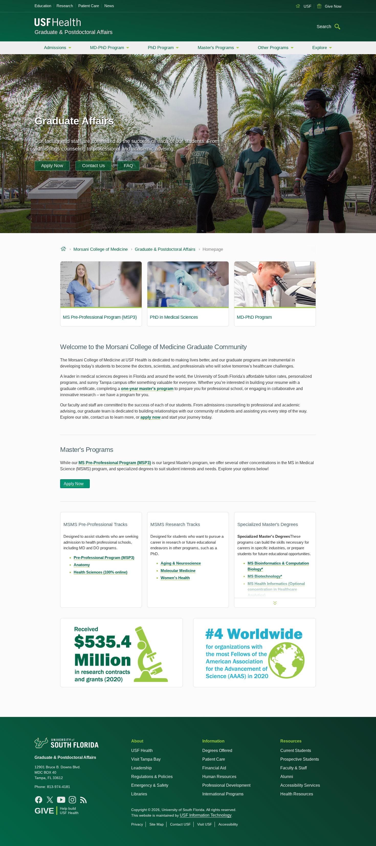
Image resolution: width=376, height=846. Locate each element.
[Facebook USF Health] (39, 800)
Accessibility (228, 824)
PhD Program (161, 47)
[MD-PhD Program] (275, 294)
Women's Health (175, 578)
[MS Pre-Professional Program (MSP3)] (101, 294)
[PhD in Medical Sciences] (188, 294)
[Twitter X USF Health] (50, 800)
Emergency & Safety (149, 785)
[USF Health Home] (58, 22)
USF (307, 6)
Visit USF (204, 824)
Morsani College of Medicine (100, 249)
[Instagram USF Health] (72, 800)
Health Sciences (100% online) (100, 572)
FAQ (128, 165)
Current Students (295, 750)
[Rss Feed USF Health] (84, 800)
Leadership (141, 768)
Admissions (55, 47)
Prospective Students (299, 759)
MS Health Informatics (268, 583)
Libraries (139, 794)
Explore (319, 47)
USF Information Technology (205, 815)
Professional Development (226, 785)
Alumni (286, 776)
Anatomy (82, 565)
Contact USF (180, 824)
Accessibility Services (300, 785)
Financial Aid (214, 768)
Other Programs (273, 47)
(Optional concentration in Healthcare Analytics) (276, 589)
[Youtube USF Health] (61, 800)
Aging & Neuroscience (181, 563)
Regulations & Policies (152, 776)
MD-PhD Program (107, 47)
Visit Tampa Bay (146, 759)
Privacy (137, 824)
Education (43, 6)
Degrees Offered (217, 750)
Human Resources (219, 776)
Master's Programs (216, 47)
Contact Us (93, 165)
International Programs (223, 794)
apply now (150, 417)
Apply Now (52, 165)
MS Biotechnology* (265, 576)
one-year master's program (147, 388)
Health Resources (296, 794)
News (109, 6)
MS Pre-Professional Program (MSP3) (115, 463)
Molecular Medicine (178, 570)
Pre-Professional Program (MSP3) (104, 557)
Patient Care (88, 6)
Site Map (156, 824)
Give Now (332, 6)
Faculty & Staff (293, 768)
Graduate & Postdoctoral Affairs (74, 32)
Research (65, 6)
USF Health (142, 750)
